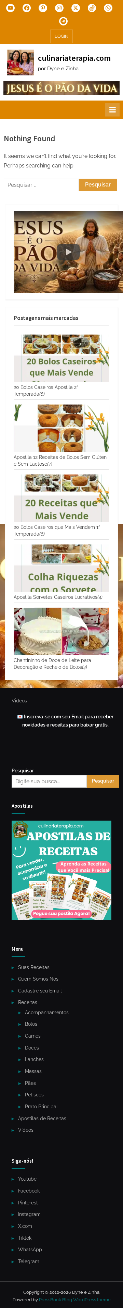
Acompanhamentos (47, 1012)
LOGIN (61, 36)
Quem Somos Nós (38, 979)
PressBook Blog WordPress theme (75, 1299)
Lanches (34, 1059)
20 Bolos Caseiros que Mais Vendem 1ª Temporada (57, 530)
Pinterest (28, 1202)
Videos (19, 700)
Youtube (27, 1179)
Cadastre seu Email (40, 990)
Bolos (31, 1024)
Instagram (29, 1214)
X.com (25, 1226)
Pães (30, 1083)
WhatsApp (30, 1249)
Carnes (33, 1036)
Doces (32, 1048)
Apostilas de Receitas (42, 1118)
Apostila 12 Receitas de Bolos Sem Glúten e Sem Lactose (60, 460)
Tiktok (24, 1238)
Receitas (27, 1002)
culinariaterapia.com (74, 58)
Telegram (28, 1261)
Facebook (29, 1191)
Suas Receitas (34, 967)
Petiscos (34, 1094)
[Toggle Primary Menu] (112, 110)
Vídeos (25, 1130)
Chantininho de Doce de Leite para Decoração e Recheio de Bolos (52, 664)
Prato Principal (41, 1106)
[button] (68, 252)
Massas (33, 1071)
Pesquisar (23, 770)
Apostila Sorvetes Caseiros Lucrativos (58, 597)
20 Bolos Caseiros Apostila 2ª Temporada (46, 390)
